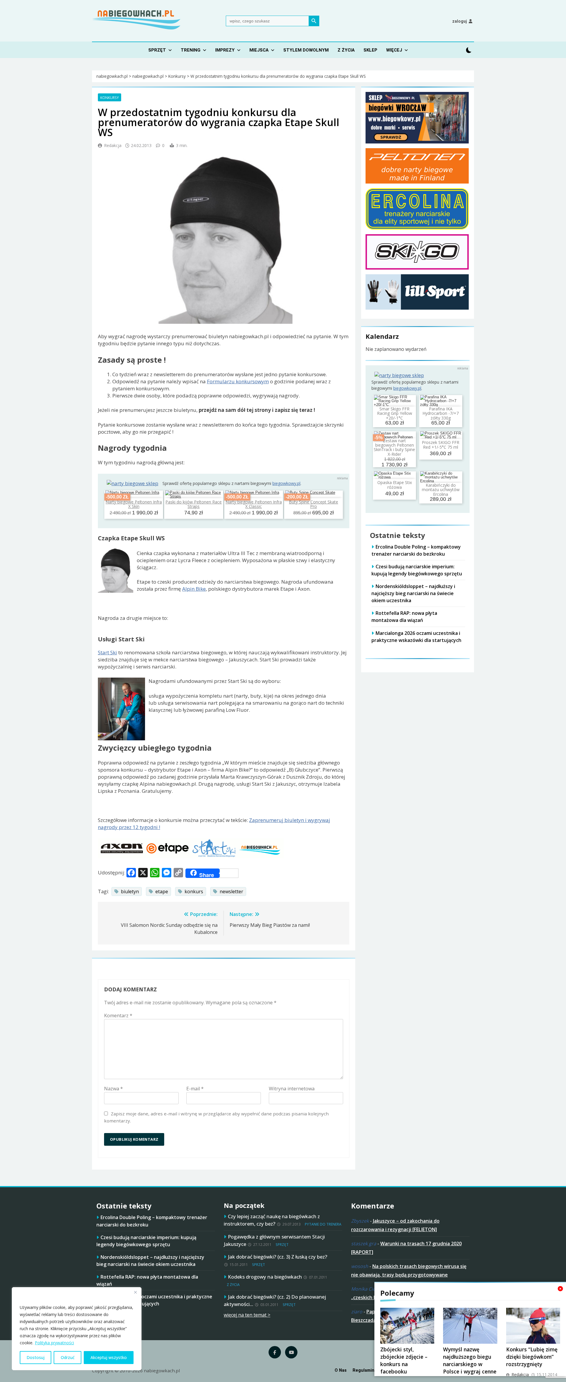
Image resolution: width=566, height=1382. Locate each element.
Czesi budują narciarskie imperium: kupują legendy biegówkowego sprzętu (416, 570)
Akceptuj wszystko (109, 1357)
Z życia (346, 50)
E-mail (195, 1088)
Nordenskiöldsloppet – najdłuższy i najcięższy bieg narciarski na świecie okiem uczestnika (413, 593)
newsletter (231, 891)
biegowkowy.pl (286, 483)
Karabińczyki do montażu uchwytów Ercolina (441, 489)
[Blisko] (135, 1292)
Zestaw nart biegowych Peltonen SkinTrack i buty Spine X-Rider (394, 447)
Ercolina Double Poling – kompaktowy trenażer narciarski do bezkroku (416, 550)
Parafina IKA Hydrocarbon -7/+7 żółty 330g (440, 413)
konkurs (194, 891)
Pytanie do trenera (323, 1224)
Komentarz (118, 1015)
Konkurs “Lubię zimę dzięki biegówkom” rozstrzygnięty (531, 1357)
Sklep (370, 50)
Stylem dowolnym (306, 50)
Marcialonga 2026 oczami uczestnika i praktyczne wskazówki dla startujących (154, 1300)
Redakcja (112, 145)
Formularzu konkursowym (238, 381)
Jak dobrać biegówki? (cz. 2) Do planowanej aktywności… (275, 1300)
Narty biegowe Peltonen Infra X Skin (134, 504)
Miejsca (259, 50)
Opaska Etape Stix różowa (394, 485)
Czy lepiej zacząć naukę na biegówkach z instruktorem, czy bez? (272, 1220)
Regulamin (363, 1370)
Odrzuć (68, 1357)
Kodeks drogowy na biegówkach (265, 1276)
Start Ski (107, 652)
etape (161, 891)
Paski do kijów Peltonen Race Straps (193, 504)
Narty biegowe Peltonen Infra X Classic (254, 504)
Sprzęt (157, 50)
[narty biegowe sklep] (132, 483)
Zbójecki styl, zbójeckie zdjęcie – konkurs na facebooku (403, 1360)
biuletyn (130, 891)
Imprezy (225, 50)
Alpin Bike (194, 588)
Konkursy (109, 97)
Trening (190, 50)
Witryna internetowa (292, 1088)
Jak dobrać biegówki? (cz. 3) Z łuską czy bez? (277, 1256)
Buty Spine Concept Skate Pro (313, 504)
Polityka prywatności (54, 1342)
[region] (77, 1328)
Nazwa (113, 1088)
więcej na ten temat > (247, 1315)
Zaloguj (459, 21)
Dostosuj (36, 1357)
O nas (341, 1370)
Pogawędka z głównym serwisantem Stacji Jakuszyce (274, 1240)
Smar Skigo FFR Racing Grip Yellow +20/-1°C (394, 413)
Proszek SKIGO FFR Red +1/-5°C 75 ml (440, 445)
